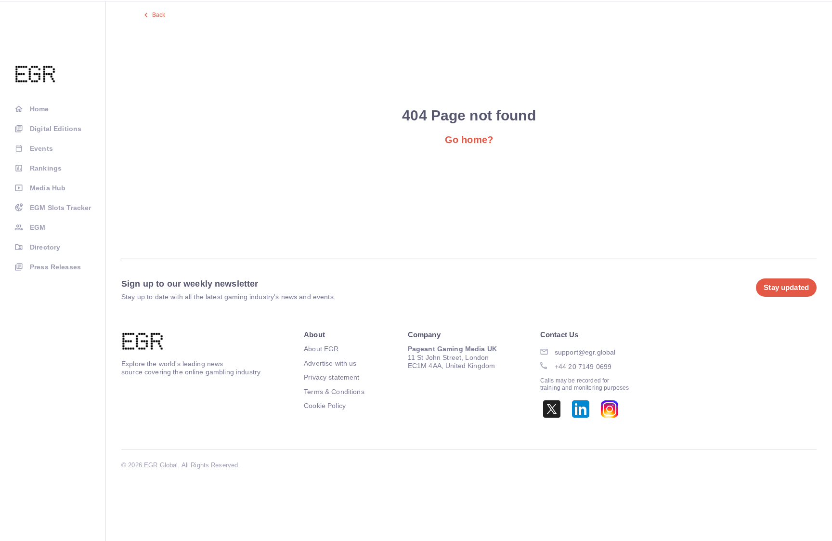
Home (39, 109)
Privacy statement (331, 377)
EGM (37, 227)
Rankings (46, 168)
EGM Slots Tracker (60, 207)
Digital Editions (55, 128)
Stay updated (786, 287)
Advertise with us (330, 363)
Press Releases (55, 267)
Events (41, 148)
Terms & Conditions (334, 392)
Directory (45, 247)
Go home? (469, 139)
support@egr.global (585, 352)
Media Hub (47, 188)
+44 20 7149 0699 (583, 366)
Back (159, 15)
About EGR (321, 349)
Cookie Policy (325, 405)
